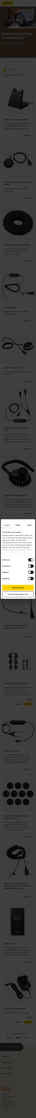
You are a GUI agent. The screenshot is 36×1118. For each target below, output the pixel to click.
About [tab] (29, 525)
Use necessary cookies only (18, 594)
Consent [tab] (7, 525)
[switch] (31, 566)
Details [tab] (18, 525)
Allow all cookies (18, 587)
